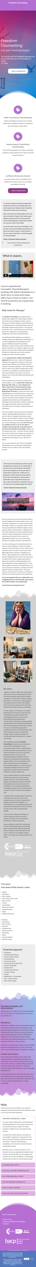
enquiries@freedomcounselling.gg (13, 1221)
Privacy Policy (32, 1259)
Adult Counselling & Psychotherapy (18, 118)
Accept (26, 1258)
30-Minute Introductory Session (18, 176)
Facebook (5, 1224)
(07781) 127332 (7, 1219)
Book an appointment (19, 71)
